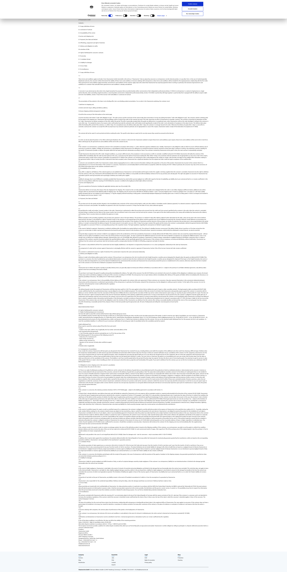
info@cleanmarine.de (142, 569)
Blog (79, 560)
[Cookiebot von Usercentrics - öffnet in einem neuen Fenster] (91, 16)
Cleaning (180, 560)
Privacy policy (148, 562)
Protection (180, 557)
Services (80, 557)
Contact (114, 562)
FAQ (113, 560)
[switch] (125, 15)
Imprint (113, 564)
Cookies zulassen (192, 4)
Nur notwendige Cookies (192, 13)
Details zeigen (161, 15)
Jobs (113, 557)
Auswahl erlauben (192, 9)
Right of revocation (150, 560)
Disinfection (81, 562)
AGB (146, 557)
